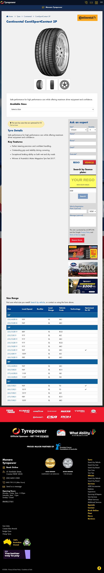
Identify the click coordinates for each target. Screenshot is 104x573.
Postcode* (73, 154)
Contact (91, 508)
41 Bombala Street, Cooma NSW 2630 (14, 473)
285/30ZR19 (12, 357)
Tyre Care (91, 470)
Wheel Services (93, 500)
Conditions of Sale (27, 569)
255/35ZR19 (12, 350)
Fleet (90, 513)
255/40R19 (11, 354)
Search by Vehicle (94, 462)
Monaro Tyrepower (53, 7)
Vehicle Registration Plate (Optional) (76, 207)
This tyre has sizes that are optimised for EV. (26, 124)
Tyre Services (92, 497)
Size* (72, 127)
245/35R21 (11, 386)
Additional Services (94, 502)
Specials (91, 505)
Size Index (6, 526)
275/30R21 (11, 397)
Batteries (91, 489)
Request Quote (77, 240)
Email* (72, 147)
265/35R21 (11, 389)
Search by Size (93, 465)
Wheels (91, 476)
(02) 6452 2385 (13, 478)
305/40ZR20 (12, 377)
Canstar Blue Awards (10, 529)
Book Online (93, 510)
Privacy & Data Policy (14, 569)
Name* (72, 134)
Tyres (90, 460)
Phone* (72, 141)
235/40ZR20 (12, 366)
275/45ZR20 (12, 373)
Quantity (91, 127)
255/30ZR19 (12, 346)
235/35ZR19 (12, 339)
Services (91, 484)
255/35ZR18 (12, 323)
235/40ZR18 (12, 319)
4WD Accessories (94, 486)
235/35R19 (11, 335)
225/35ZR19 (12, 332)
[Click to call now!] (86, 2)
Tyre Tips (91, 473)
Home (10, 16)
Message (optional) (76, 215)
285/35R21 (11, 400)
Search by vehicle (38, 302)
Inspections (91, 492)
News (90, 516)
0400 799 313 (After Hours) (15, 482)
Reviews (91, 519)
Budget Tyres (7, 531)
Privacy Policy (85, 232)
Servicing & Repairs (94, 494)
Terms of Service (75, 235)
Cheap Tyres (7, 534)
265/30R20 (11, 370)
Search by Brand (93, 468)
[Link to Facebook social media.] (99, 568)
